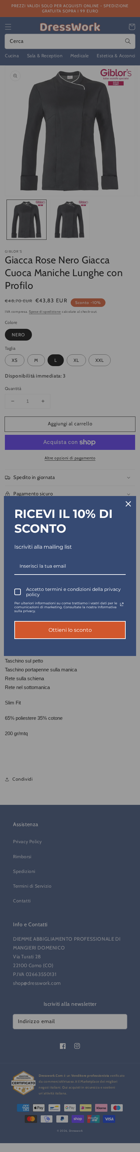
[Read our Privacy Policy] (122, 604)
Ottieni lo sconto (70, 630)
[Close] (128, 504)
